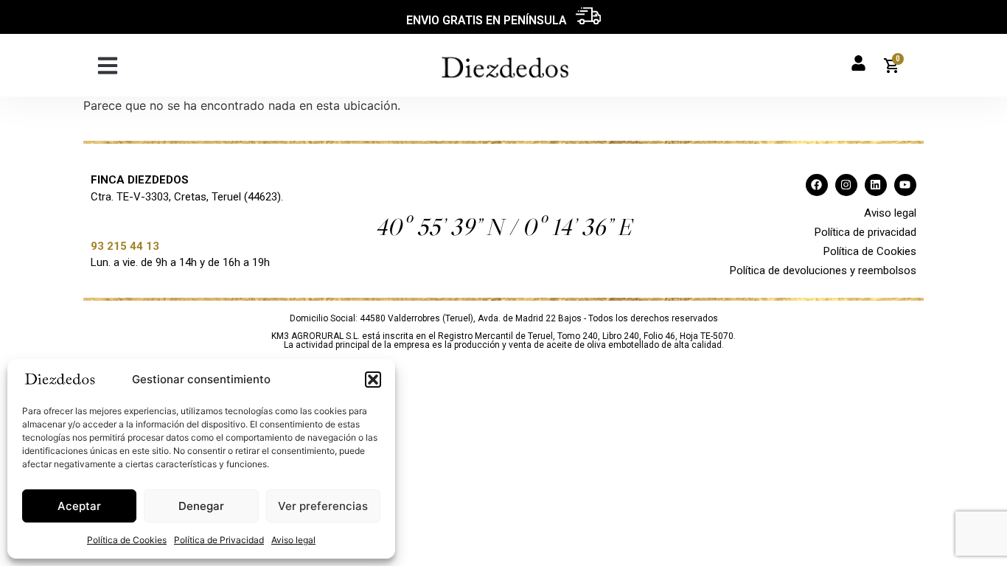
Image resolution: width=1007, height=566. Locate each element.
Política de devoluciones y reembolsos (823, 270)
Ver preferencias (323, 506)
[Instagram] (846, 185)
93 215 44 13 (125, 246)
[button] (373, 379)
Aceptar (79, 506)
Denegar (201, 506)
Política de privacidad (865, 232)
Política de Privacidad (219, 539)
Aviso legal (293, 539)
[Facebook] (817, 185)
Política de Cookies (127, 539)
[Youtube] (905, 185)
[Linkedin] (876, 185)
